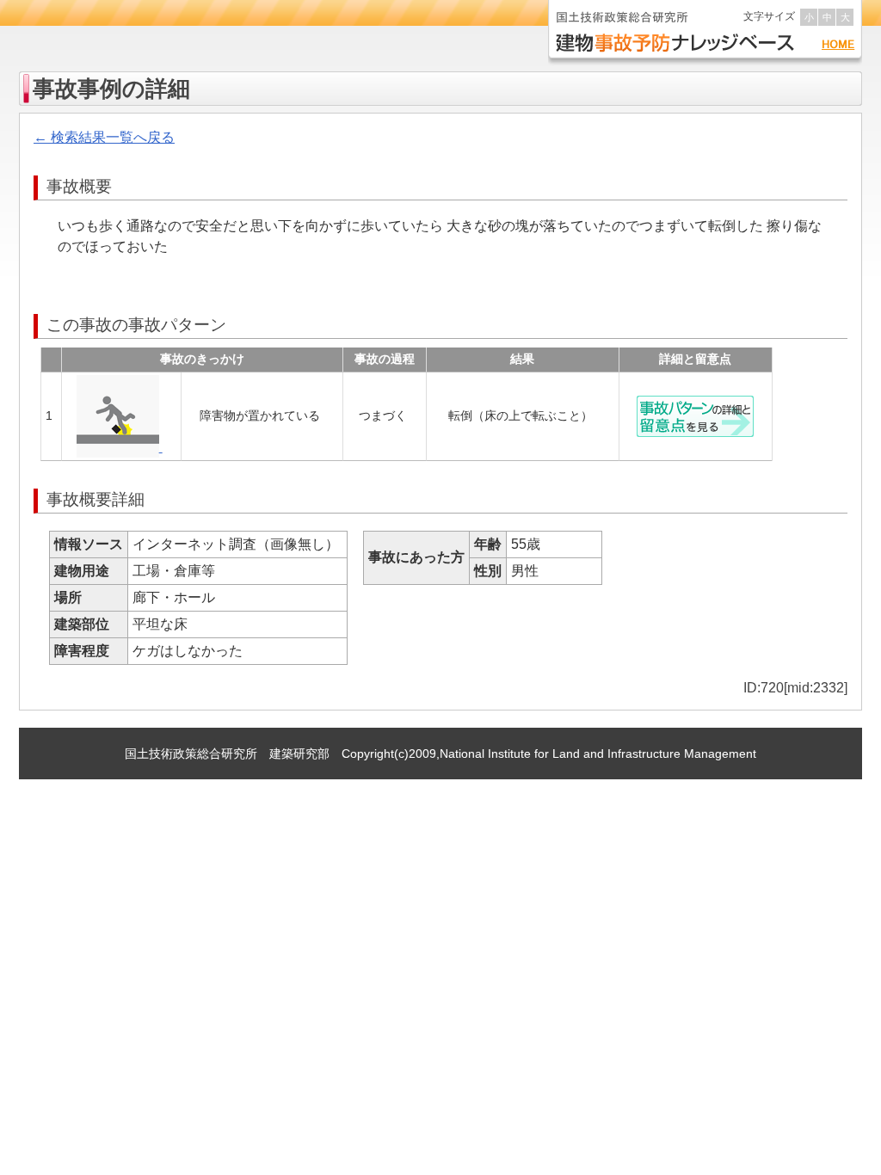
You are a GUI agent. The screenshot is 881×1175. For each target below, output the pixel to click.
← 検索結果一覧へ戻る (104, 137)
